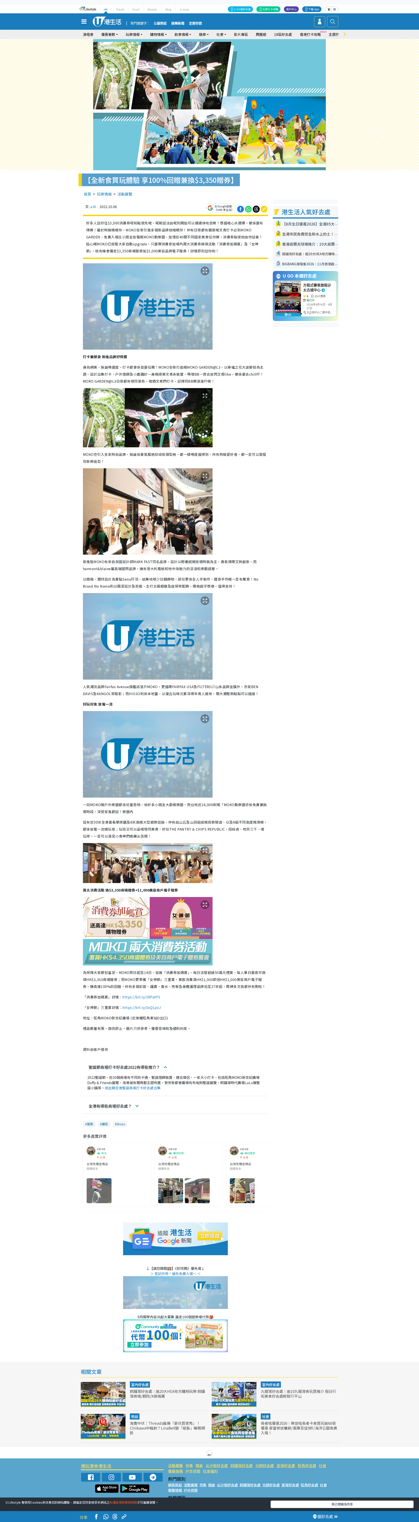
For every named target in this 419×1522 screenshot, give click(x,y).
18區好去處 (283, 34)
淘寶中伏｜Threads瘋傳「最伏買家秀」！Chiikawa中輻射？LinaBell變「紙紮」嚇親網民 (167, 1427)
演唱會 (88, 34)
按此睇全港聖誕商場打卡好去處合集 (133, 1087)
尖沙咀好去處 (217, 1465)
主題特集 (336, 34)
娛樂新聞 (177, 23)
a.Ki (93, 206)
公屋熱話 (160, 23)
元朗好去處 (264, 1465)
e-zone (184, 9)
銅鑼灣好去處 (241, 1465)
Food (135, 9)
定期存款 (195, 23)
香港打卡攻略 (310, 34)
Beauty (152, 9)
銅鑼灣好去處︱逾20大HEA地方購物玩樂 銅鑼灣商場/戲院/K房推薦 (167, 1393)
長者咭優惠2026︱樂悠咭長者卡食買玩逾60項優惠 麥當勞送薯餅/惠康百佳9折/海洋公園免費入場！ (299, 1427)
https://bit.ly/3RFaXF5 (141, 997)
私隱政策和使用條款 (123, 1502)
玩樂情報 (104, 194)
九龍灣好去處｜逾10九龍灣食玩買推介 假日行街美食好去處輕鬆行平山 (298, 1393)
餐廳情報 (175, 1471)
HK (106, 9)
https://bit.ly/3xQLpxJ (141, 1007)
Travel (120, 9)
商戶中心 (291, 9)
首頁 (87, 194)
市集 (189, 1465)
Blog (168, 9)
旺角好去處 (307, 1465)
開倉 (199, 1465)
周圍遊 (261, 34)
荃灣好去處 (285, 1465)
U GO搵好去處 (242, 9)
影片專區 (241, 34)
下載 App (313, 9)
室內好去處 (140, 1384)
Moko (121, 1124)
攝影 (105, 1124)
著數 (90, 1124)
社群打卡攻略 (270, 9)
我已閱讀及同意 (342, 1504)
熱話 (134, 1416)
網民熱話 (175, 1484)
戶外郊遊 (192, 1471)
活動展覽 (124, 194)
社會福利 (210, 1471)
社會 (265, 1416)
